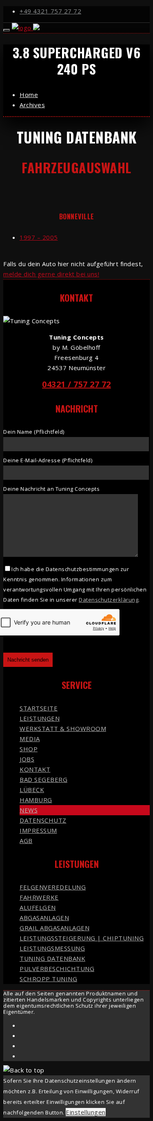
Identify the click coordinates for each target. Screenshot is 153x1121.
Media (30, 739)
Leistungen (40, 718)
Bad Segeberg (43, 779)
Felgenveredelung (53, 887)
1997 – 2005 (39, 237)
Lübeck (32, 790)
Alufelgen (38, 907)
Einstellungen (86, 1112)
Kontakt (35, 769)
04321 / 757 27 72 (76, 384)
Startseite (39, 708)
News (29, 810)
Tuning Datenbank (52, 958)
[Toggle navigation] (6, 30)
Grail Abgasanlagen (54, 928)
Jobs (27, 759)
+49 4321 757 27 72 (50, 11)
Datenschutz (43, 820)
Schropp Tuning (48, 979)
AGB (26, 840)
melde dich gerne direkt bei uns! (51, 274)
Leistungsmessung (52, 948)
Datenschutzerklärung (108, 599)
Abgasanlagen (44, 918)
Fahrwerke (39, 897)
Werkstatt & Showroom (63, 728)
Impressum (38, 830)
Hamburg (36, 800)
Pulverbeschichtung (57, 968)
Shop (29, 749)
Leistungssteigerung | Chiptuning (82, 938)
